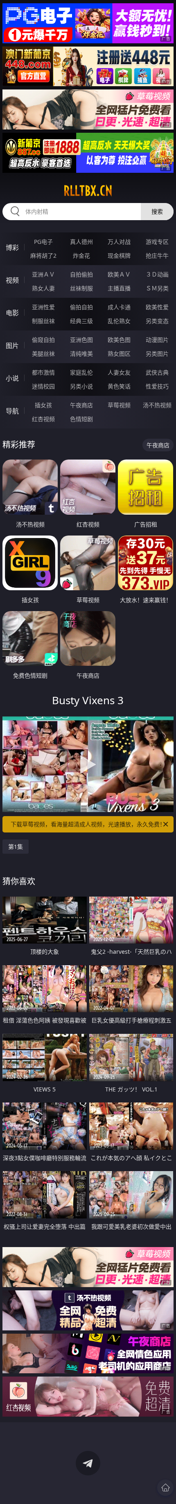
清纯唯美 (81, 353)
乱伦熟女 (119, 321)
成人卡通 (119, 307)
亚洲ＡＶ (43, 274)
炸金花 (81, 255)
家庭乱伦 (81, 372)
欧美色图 (119, 340)
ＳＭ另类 (157, 288)
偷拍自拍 (81, 307)
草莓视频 (119, 405)
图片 (12, 345)
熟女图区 (119, 353)
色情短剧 (81, 419)
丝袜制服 (81, 288)
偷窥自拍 (43, 340)
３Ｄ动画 (157, 274)
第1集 (15, 846)
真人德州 (81, 241)
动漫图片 (157, 340)
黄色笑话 (119, 386)
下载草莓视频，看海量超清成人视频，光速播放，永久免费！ (88, 824)
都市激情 (43, 372)
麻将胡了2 (43, 255)
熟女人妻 (43, 288)
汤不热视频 (157, 405)
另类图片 (157, 353)
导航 (12, 410)
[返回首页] (165, 1487)
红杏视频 (43, 419)
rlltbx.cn (88, 191)
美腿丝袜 (43, 353)
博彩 (12, 247)
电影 (12, 312)
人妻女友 (119, 372)
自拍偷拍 (81, 274)
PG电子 (43, 241)
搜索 (157, 211)
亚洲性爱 (43, 307)
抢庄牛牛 (157, 255)
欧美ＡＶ (119, 274)
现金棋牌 (119, 255)
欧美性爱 (157, 307)
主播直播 (119, 288)
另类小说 (81, 386)
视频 (12, 280)
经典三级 (81, 321)
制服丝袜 (43, 321)
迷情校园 (43, 386)
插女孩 (43, 405)
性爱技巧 (157, 386)
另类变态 (157, 321)
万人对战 (119, 241)
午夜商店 (81, 405)
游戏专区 (157, 241)
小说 (12, 378)
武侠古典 (157, 372)
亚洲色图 (81, 340)
